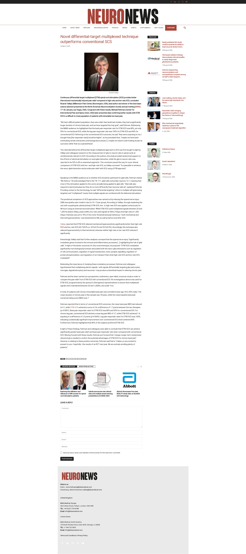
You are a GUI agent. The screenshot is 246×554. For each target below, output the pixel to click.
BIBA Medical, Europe (68, 503)
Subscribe (171, 28)
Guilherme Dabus (168, 149)
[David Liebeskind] (153, 165)
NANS (138, 107)
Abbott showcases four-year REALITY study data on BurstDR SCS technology (128, 394)
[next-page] (141, 366)
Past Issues (158, 28)
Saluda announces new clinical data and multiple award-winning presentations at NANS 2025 (101, 394)
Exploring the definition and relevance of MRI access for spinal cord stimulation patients (73, 394)
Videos (124, 28)
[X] (182, 2)
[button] (184, 28)
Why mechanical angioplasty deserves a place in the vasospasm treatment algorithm (174, 125)
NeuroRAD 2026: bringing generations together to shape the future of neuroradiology (173, 113)
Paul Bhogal (166, 174)
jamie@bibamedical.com (82, 487)
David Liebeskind (168, 161)
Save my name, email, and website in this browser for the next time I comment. (91, 453)
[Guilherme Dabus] (153, 153)
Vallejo (63, 224)
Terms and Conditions (68, 535)
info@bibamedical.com (74, 511)
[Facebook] (171, 2)
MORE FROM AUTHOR (86, 366)
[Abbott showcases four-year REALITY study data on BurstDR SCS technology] (129, 380)
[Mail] (178, 2)
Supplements (145, 28)
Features (86, 28)
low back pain (71, 359)
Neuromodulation (101, 28)
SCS (84, 359)
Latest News (75, 28)
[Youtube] (186, 2)
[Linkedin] (175, 2)
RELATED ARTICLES (68, 366)
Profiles (115, 28)
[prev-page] (138, 366)
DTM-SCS (74, 307)
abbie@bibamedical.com (92, 490)
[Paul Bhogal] (153, 177)
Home (64, 28)
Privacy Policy (83, 535)
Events (133, 28)
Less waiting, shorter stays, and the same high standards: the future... (174, 100)
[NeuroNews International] (123, 16)
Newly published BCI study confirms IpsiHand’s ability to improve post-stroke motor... (173, 44)
